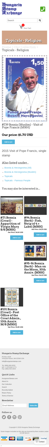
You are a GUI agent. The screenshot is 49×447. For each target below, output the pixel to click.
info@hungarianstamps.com (11, 361)
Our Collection (7, 384)
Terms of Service (7, 396)
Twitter (4, 417)
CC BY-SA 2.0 (24, 433)
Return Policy (6, 393)
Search (4, 387)
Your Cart (27, 28)
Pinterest (20, 417)
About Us (5, 381)
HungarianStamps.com (10, 378)
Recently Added (7, 390)
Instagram (14, 417)
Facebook (9, 417)
